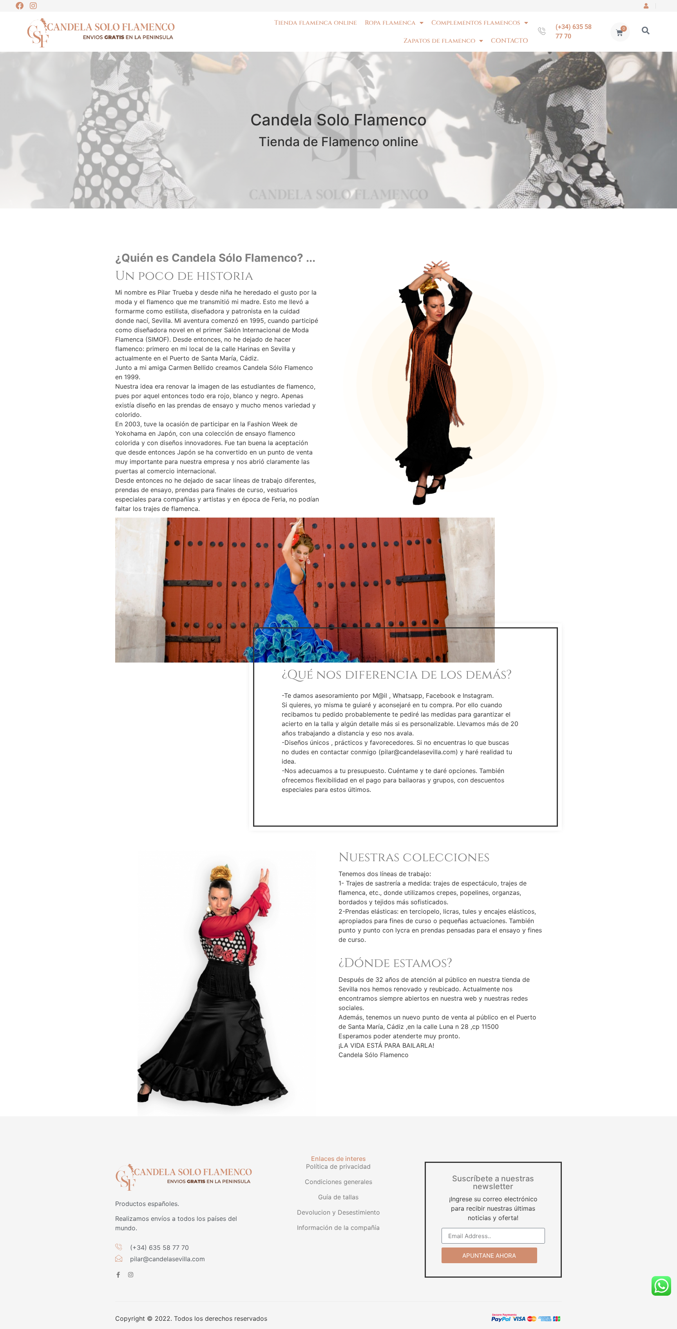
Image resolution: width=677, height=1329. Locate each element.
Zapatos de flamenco (439, 40)
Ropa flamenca (390, 22)
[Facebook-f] (118, 1275)
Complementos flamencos (475, 22)
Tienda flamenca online (315, 22)
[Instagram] (33, 6)
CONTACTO (509, 40)
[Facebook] (20, 6)
